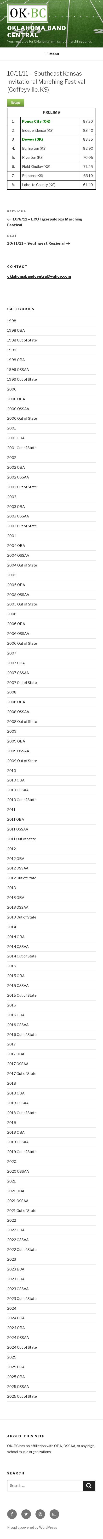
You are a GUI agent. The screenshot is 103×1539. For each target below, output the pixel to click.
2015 (11, 966)
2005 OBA (16, 585)
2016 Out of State (22, 1035)
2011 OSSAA (17, 829)
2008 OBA (16, 702)
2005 (12, 575)
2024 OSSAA (18, 1338)
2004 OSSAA (18, 555)
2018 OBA (16, 1093)
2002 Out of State (22, 487)
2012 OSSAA (18, 868)
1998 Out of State (22, 340)
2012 (11, 849)
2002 (11, 458)
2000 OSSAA (18, 409)
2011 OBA (15, 819)
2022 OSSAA (18, 1240)
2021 (11, 1181)
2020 (11, 1162)
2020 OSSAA (18, 1171)
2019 (11, 1123)
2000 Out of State (22, 418)
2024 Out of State (22, 1347)
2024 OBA (16, 1328)
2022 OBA (16, 1230)
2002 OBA (16, 467)
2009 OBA (16, 741)
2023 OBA (16, 1279)
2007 (11, 653)
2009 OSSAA (18, 751)
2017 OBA (15, 1054)
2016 (11, 1005)
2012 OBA (15, 859)
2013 (11, 888)
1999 (11, 350)
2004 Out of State (22, 565)
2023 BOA (15, 1269)
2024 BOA (16, 1318)
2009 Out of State (22, 761)
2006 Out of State (22, 643)
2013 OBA (15, 898)
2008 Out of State (22, 722)
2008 (12, 692)
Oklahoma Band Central (36, 32)
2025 (11, 1357)
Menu (54, 54)
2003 (11, 497)
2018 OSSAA (18, 1103)
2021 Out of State (21, 1211)
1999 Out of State (22, 379)
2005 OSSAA (18, 595)
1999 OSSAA (18, 370)
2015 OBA (16, 976)
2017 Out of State (21, 1074)
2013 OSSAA (18, 907)
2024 (11, 1308)
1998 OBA (16, 330)
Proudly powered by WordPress (32, 1527)
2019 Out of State (22, 1152)
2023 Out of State (22, 1299)
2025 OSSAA (18, 1387)
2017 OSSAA (18, 1064)
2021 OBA (15, 1191)
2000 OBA (16, 399)
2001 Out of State (22, 448)
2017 (11, 1044)
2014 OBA (16, 937)
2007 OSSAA (18, 673)
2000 (12, 389)
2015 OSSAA (18, 986)
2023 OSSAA (18, 1289)
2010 (11, 771)
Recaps (15, 102)
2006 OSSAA (18, 634)
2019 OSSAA (18, 1142)
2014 (11, 927)
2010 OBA (16, 780)
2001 (11, 428)
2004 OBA (16, 546)
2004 (12, 536)
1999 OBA (16, 360)
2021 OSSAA (18, 1201)
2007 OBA (16, 663)
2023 (11, 1259)
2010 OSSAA (18, 790)
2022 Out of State (22, 1250)
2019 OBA (16, 1132)
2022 (11, 1220)
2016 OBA (16, 1015)
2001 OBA (16, 438)
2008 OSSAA (18, 712)
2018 (11, 1083)
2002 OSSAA (18, 477)
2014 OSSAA (18, 947)
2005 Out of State (22, 604)
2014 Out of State (22, 956)
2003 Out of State (22, 526)
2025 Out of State (22, 1396)
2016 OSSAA (18, 1025)
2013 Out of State (21, 917)
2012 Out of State (21, 878)
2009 (12, 731)
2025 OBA (16, 1377)
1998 (11, 321)
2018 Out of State (22, 1113)
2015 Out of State (22, 995)
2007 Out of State (22, 683)
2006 (12, 614)
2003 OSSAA (18, 516)
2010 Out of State (22, 800)
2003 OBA (16, 507)
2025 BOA (16, 1367)
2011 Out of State (21, 839)
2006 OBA (16, 624)
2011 (11, 810)
